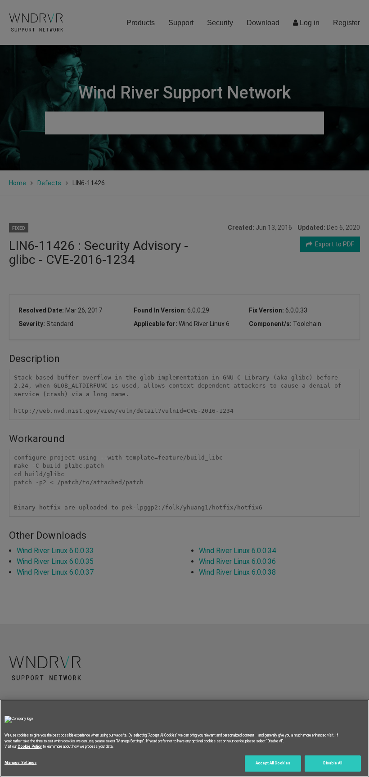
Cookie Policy (30, 746)
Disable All (332, 763)
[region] (184, 738)
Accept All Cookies (273, 763)
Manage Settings (20, 762)
